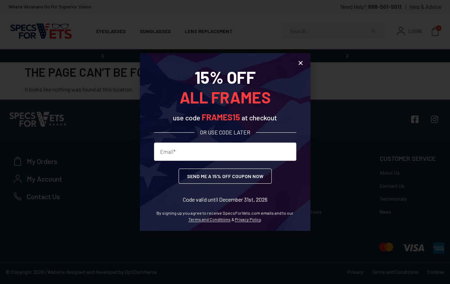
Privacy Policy (248, 219)
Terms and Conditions (209, 219)
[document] (225, 142)
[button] (300, 63)
